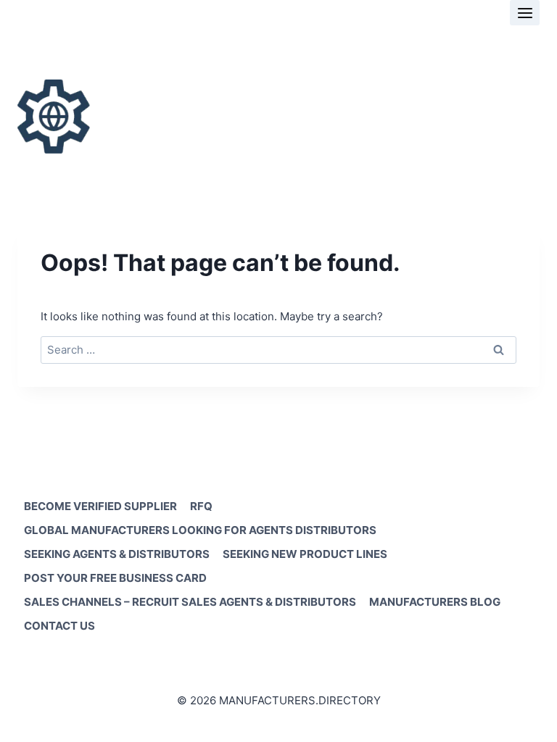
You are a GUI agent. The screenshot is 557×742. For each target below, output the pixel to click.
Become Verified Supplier (100, 506)
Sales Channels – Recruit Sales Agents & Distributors (190, 602)
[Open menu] (525, 12)
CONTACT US (59, 626)
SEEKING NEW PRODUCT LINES (305, 554)
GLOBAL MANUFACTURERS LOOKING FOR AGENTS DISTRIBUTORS (200, 530)
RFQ (201, 506)
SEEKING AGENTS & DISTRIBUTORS (117, 554)
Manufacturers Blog (434, 602)
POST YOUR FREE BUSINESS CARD (115, 578)
